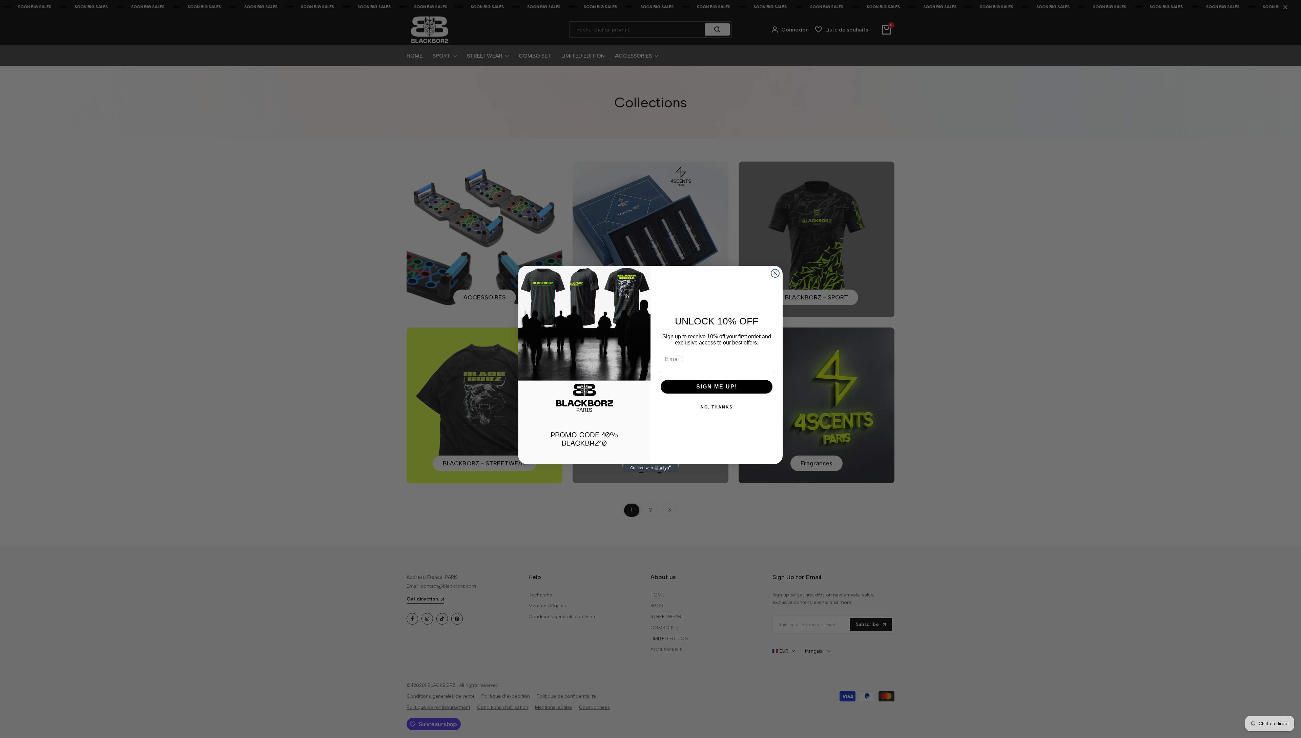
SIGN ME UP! (716, 386)
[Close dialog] (775, 273)
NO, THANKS (717, 407)
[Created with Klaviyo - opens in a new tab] (650, 468)
